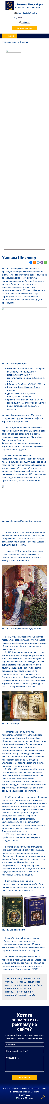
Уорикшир (23, 372)
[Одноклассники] (34, 262)
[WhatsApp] (45, 262)
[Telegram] (38, 262)
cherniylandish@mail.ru (27, 13)
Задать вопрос (24, 28)
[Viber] (41, 262)
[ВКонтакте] (30, 262)
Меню (11, 36)
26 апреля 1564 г (25, 368)
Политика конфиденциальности (24, 1092)
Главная (6, 42)
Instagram (25, 22)
